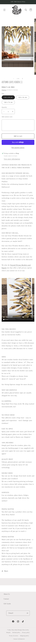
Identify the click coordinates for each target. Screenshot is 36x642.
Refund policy (16, 632)
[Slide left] (14, 79)
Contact (6, 599)
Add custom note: (7, 117)
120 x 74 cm (8, 102)
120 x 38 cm (8, 97)
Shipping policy (24, 635)
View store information (12, 159)
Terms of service (13, 635)
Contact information (19, 639)
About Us (7, 594)
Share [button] (6, 571)
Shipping (4, 90)
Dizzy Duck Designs (17, 630)
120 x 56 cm (22, 97)
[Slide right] (22, 79)
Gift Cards (7, 604)
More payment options (18, 147)
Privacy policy (26, 632)
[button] (4, 9)
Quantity (4, 107)
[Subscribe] (27, 613)
